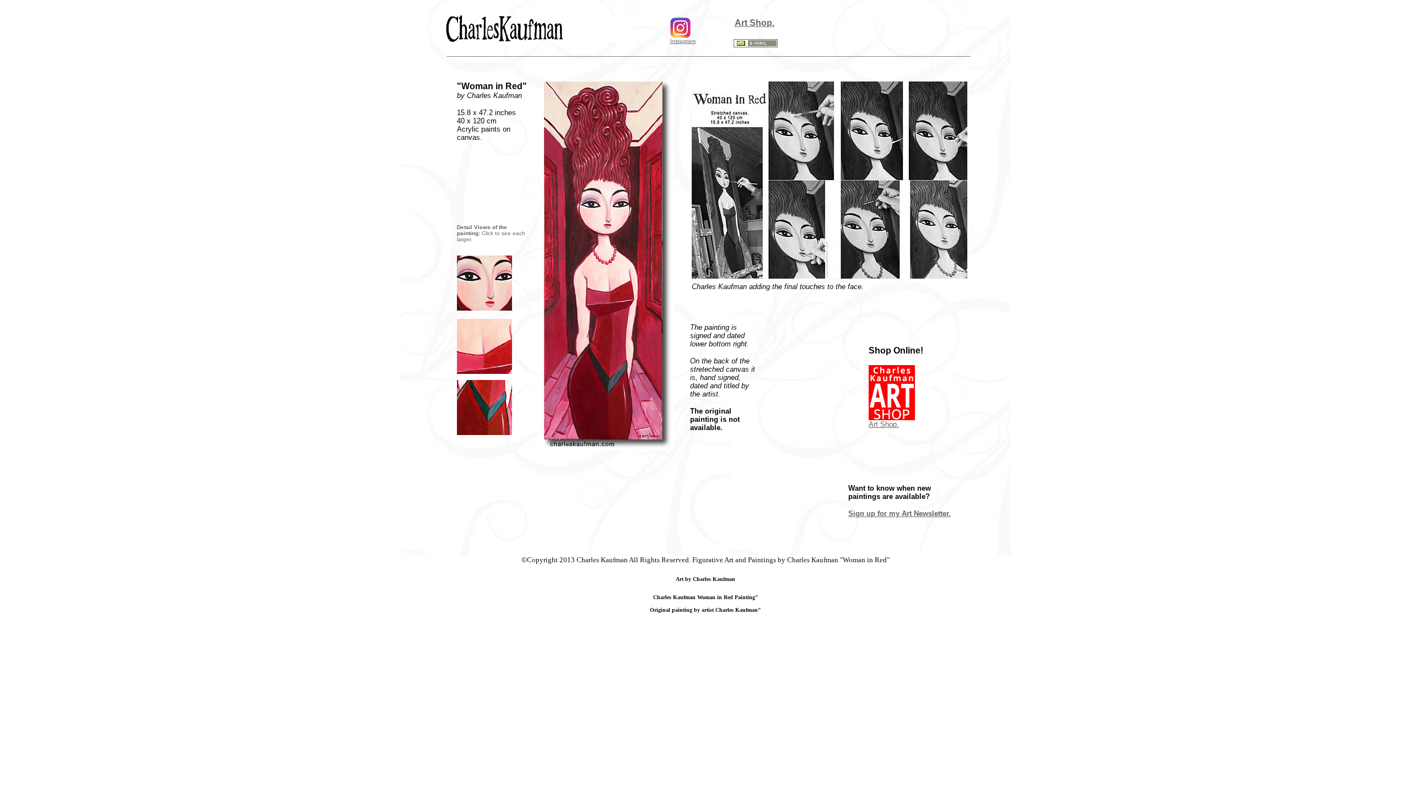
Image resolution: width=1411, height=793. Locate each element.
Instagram (683, 41)
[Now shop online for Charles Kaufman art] (892, 417)
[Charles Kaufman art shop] (539, 39)
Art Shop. (754, 23)
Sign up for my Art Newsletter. (899, 513)
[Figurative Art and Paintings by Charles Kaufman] (484, 307)
